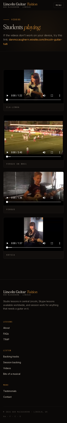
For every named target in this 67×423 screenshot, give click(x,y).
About (6, 327)
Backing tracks (11, 356)
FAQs (6, 333)
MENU (59, 5)
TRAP (6, 339)
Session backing (12, 362)
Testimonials (9, 391)
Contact (7, 396)
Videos (7, 368)
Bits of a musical (11, 373)
